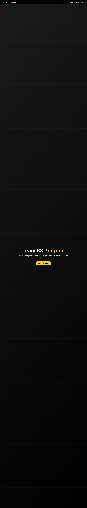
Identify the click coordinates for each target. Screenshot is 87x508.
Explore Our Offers (43, 263)
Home (71, 2)
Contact (83, 2)
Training (77, 2)
